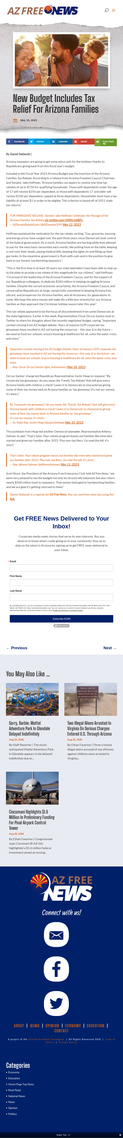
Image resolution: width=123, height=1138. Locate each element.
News (11, 1102)
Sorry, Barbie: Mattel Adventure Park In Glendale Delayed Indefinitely (29, 728)
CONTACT (61, 1030)
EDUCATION (96, 1025)
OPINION (52, 1025)
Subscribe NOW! (61, 618)
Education (14, 1078)
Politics (12, 1114)
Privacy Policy (68, 1042)
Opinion (12, 1108)
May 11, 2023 (70, 464)
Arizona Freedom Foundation (46, 1039)
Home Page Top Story (21, 1084)
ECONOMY (73, 1025)
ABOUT (19, 1025)
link (12, 499)
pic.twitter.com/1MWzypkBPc (64, 220)
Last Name (16, 591)
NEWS (35, 1025)
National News (16, 1096)
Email (13, 561)
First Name (16, 576)
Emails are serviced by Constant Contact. (68, 610)
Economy (14, 1072)
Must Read (14, 1090)
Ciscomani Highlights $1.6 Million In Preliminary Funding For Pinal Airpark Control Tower (32, 820)
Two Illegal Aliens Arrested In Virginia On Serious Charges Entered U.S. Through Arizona (89, 728)
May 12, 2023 (72, 224)
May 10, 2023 (76, 367)
